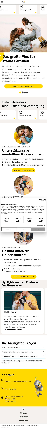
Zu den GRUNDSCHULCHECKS (23, 277)
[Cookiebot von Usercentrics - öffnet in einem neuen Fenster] (40, 200)
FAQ (23, 409)
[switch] (17, 221)
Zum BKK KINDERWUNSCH (23, 170)
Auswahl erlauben (23, 229)
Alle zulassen (38, 229)
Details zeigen (40, 225)
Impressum (23, 421)
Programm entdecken (14, 329)
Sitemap (23, 413)
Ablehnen (9, 229)
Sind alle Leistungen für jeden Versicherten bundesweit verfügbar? (22, 362)
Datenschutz (23, 417)
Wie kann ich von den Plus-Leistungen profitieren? (20, 356)
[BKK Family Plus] (23, 2)
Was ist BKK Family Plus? (23, 86)
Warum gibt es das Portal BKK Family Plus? (17, 352)
